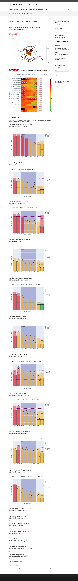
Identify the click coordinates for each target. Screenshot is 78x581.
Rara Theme (34, 578)
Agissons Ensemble (40, 9)
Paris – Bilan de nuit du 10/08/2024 (15, 568)
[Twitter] (57, 24)
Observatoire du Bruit (23, 9)
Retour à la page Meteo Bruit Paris (15, 561)
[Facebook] (55, 24)
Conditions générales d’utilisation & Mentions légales (55, 578)
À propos (10, 9)
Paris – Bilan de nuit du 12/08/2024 (46, 568)
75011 (56, 75)
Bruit (11, 565)
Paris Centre (57, 67)
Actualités (16, 9)
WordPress (43, 578)
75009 (56, 70)
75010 (56, 72)
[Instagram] (59, 24)
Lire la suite (57, 45)
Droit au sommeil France (23, 4)
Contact (46, 9)
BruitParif (22, 29)
